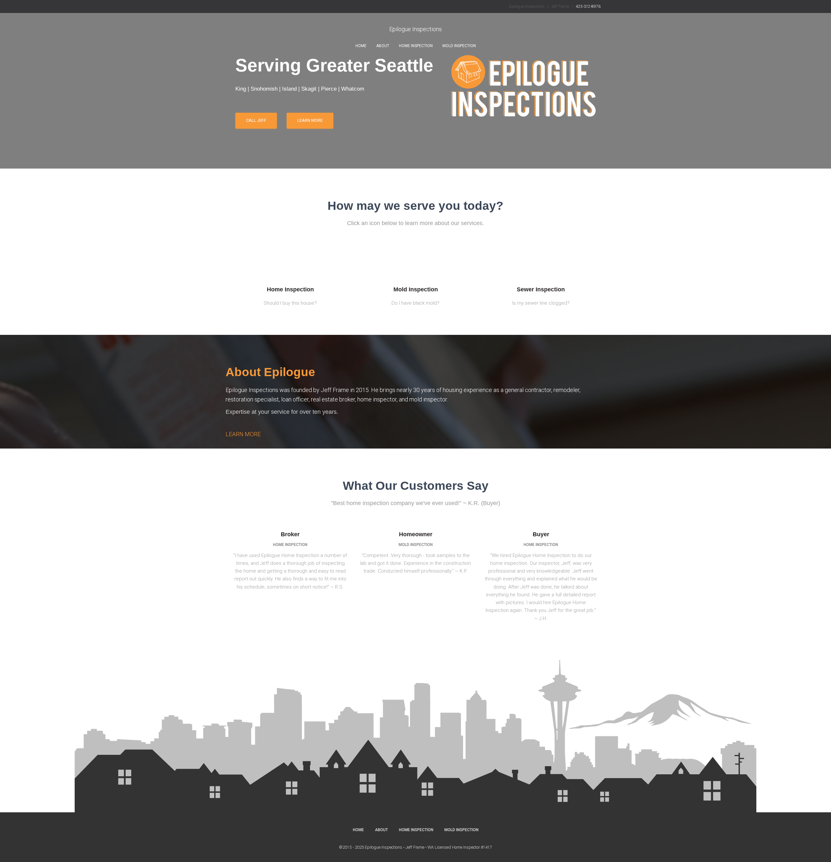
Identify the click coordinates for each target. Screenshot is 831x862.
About (382, 46)
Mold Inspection (459, 46)
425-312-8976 (588, 6)
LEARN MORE (243, 419)
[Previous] (62, 83)
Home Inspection (416, 46)
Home (360, 46)
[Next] (768, 83)
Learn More (258, 113)
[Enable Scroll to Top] (818, 849)
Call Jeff (313, 113)
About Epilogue (270, 357)
